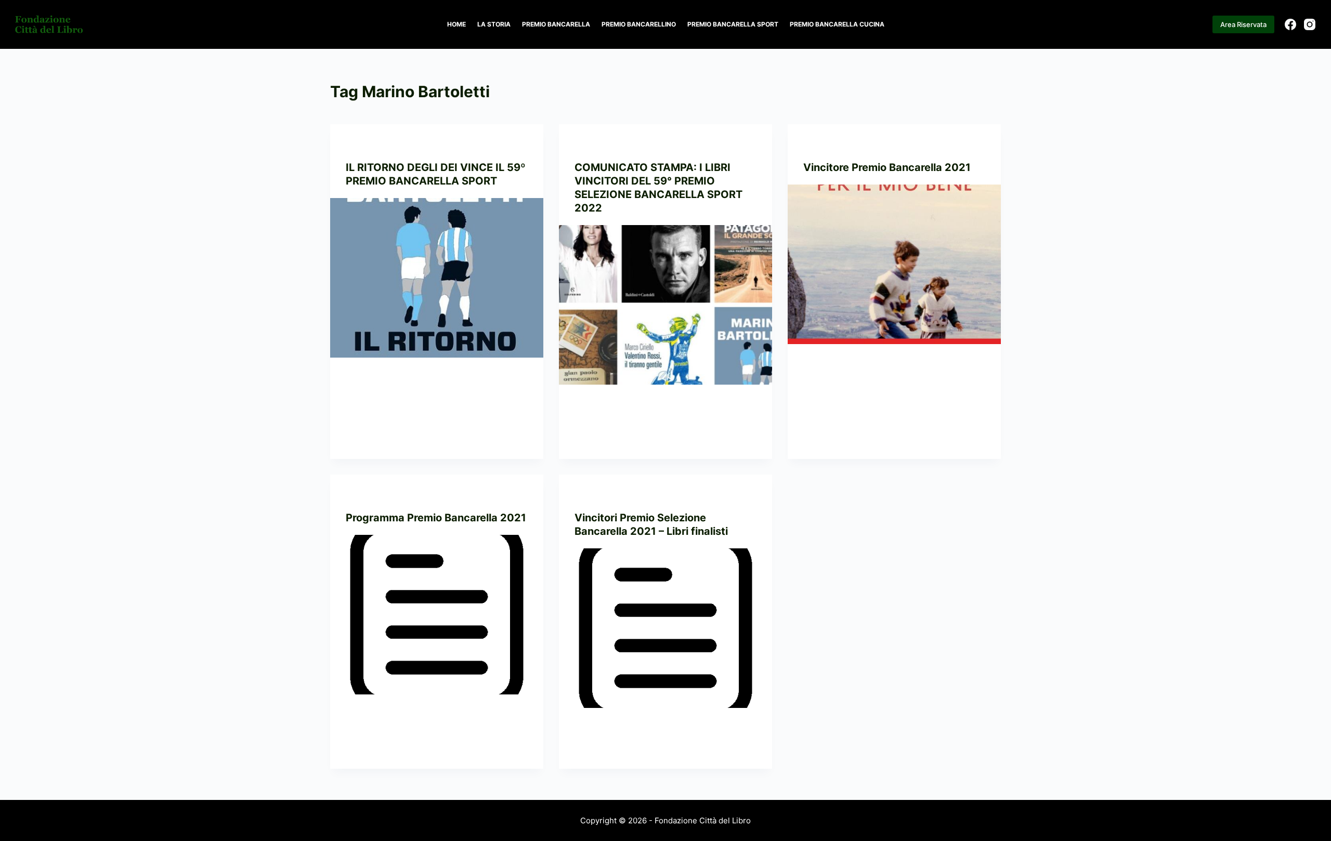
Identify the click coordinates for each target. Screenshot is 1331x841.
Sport (423, 145)
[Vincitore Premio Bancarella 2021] (894, 265)
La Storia (494, 24)
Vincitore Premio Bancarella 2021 (887, 167)
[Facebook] (1290, 24)
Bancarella (824, 145)
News (399, 145)
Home (456, 24)
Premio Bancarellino (639, 24)
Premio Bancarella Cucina (837, 24)
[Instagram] (1309, 24)
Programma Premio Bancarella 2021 (436, 517)
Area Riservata (1243, 24)
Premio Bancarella (556, 24)
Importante (366, 145)
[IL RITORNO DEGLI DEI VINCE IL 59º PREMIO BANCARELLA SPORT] (436, 278)
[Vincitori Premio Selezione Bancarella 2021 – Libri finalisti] (665, 628)
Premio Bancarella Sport (732, 24)
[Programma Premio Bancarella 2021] (436, 615)
